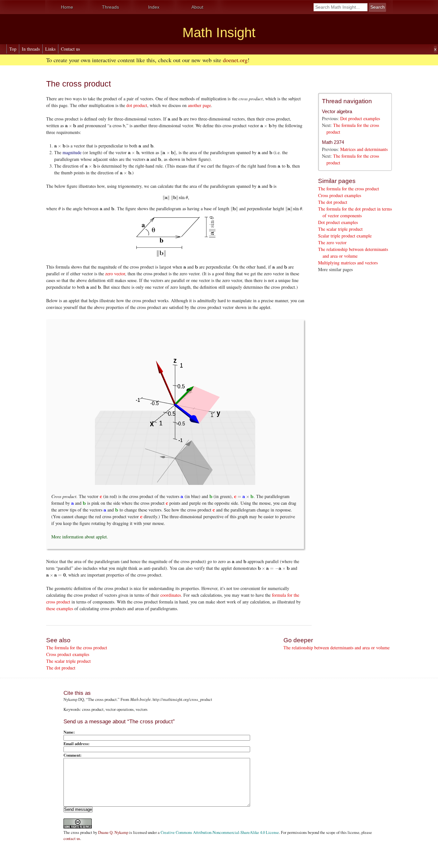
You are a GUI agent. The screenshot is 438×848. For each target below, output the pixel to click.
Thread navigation (347, 101)
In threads (31, 49)
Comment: (72, 755)
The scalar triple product (340, 229)
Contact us (70, 49)
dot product (136, 105)
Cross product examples (339, 195)
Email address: (76, 743)
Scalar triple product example (345, 236)
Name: (69, 732)
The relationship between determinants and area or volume (336, 647)
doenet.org (235, 60)
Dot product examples (360, 118)
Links (50, 49)
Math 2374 (333, 142)
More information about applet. (79, 537)
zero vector (115, 273)
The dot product (332, 202)
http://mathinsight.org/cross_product (182, 699)
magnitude (72, 152)
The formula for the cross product (348, 189)
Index (153, 7)
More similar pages (335, 269)
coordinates (170, 595)
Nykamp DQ (73, 699)
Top (12, 49)
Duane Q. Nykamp (113, 832)
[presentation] (169, 119)
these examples (59, 608)
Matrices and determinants (364, 149)
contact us (71, 838)
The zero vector (332, 242)
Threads (110, 7)
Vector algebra (337, 111)
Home (67, 7)
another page (199, 105)
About (197, 7)
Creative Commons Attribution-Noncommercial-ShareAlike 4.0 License (220, 832)
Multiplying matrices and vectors (348, 263)
